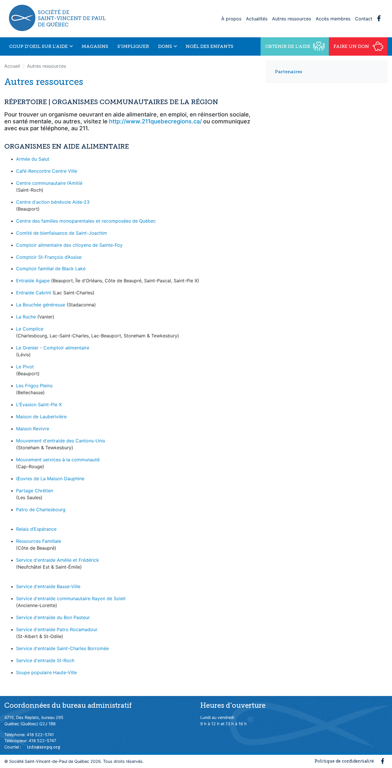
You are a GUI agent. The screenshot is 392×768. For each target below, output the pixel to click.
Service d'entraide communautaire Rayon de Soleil (70, 598)
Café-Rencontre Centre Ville (46, 171)
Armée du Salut (32, 159)
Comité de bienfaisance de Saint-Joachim (61, 233)
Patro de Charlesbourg (40, 509)
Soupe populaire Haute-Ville (46, 672)
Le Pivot (25, 367)
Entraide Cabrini (33, 292)
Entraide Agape (33, 280)
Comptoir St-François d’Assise (48, 257)
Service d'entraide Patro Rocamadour (57, 629)
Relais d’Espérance (36, 529)
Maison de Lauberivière (41, 416)
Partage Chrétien (34, 490)
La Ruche (26, 317)
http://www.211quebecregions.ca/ (155, 121)
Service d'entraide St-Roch (45, 660)
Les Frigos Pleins (34, 385)
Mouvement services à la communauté (58, 459)
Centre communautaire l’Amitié (49, 183)
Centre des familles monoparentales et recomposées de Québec (86, 221)
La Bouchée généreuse (40, 305)
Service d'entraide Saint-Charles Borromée (62, 648)
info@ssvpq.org (43, 747)
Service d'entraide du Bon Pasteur (53, 617)
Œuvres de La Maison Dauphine (50, 478)
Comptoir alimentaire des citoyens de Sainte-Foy (69, 245)
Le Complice (29, 329)
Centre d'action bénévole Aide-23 (53, 202)
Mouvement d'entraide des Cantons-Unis (60, 441)
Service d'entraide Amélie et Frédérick (57, 560)
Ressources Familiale (38, 541)
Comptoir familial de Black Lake (51, 268)
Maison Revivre (32, 428)
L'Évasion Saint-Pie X (39, 404)
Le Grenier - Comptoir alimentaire (52, 348)
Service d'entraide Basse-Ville (48, 586)
